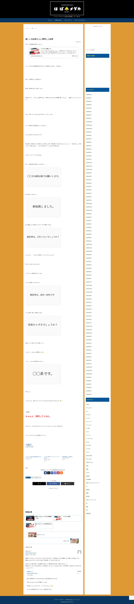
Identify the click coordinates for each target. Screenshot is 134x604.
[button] (67, 483)
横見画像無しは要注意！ (67, 456)
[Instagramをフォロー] (55, 472)
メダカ (34, 477)
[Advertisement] (53, 33)
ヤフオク (28, 477)
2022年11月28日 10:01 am (30, 552)
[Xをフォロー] (48, 472)
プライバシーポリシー (60, 599)
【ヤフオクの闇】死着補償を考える (33, 456)
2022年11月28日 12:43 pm (32, 573)
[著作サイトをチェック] (45, 472)
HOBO (28, 571)
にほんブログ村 (29, 446)
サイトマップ (76, 599)
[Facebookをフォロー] (51, 472)
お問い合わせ (69, 599)
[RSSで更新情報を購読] (61, 472)
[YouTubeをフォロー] (58, 472)
